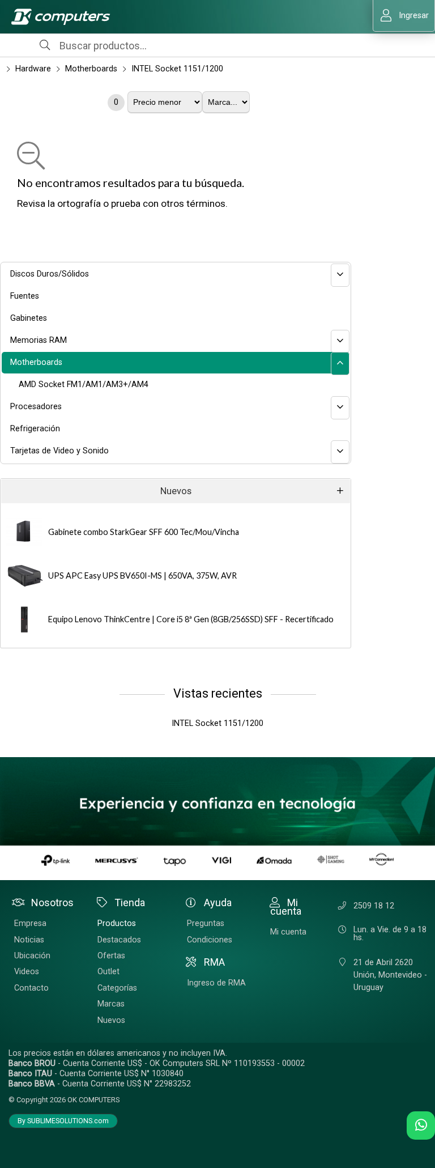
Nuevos (175, 491)
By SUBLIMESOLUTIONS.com (63, 1121)
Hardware (33, 69)
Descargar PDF (7, 259)
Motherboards (91, 69)
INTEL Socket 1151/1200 (177, 69)
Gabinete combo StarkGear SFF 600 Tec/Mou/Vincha (143, 532)
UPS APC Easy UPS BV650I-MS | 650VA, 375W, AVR (142, 575)
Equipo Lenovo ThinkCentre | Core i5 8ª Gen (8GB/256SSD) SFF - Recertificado (191, 619)
